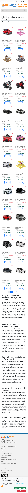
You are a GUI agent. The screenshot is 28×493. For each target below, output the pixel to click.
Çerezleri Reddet (21, 490)
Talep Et (7, 49)
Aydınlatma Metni (4, 465)
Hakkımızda (3, 451)
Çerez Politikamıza (20, 483)
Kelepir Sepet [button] (15, 1)
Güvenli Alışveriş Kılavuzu (6, 453)
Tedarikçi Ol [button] (4, 1)
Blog (2, 450)
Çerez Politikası (4, 468)
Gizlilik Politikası (4, 467)
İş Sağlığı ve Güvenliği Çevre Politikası (8, 459)
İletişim (2, 461)
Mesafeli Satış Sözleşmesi (6, 470)
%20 (9, 45)
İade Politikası (4, 457)
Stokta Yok (11, 43)
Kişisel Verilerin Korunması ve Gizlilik (8, 463)
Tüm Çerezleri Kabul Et (20, 488)
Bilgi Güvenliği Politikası (6, 455)
